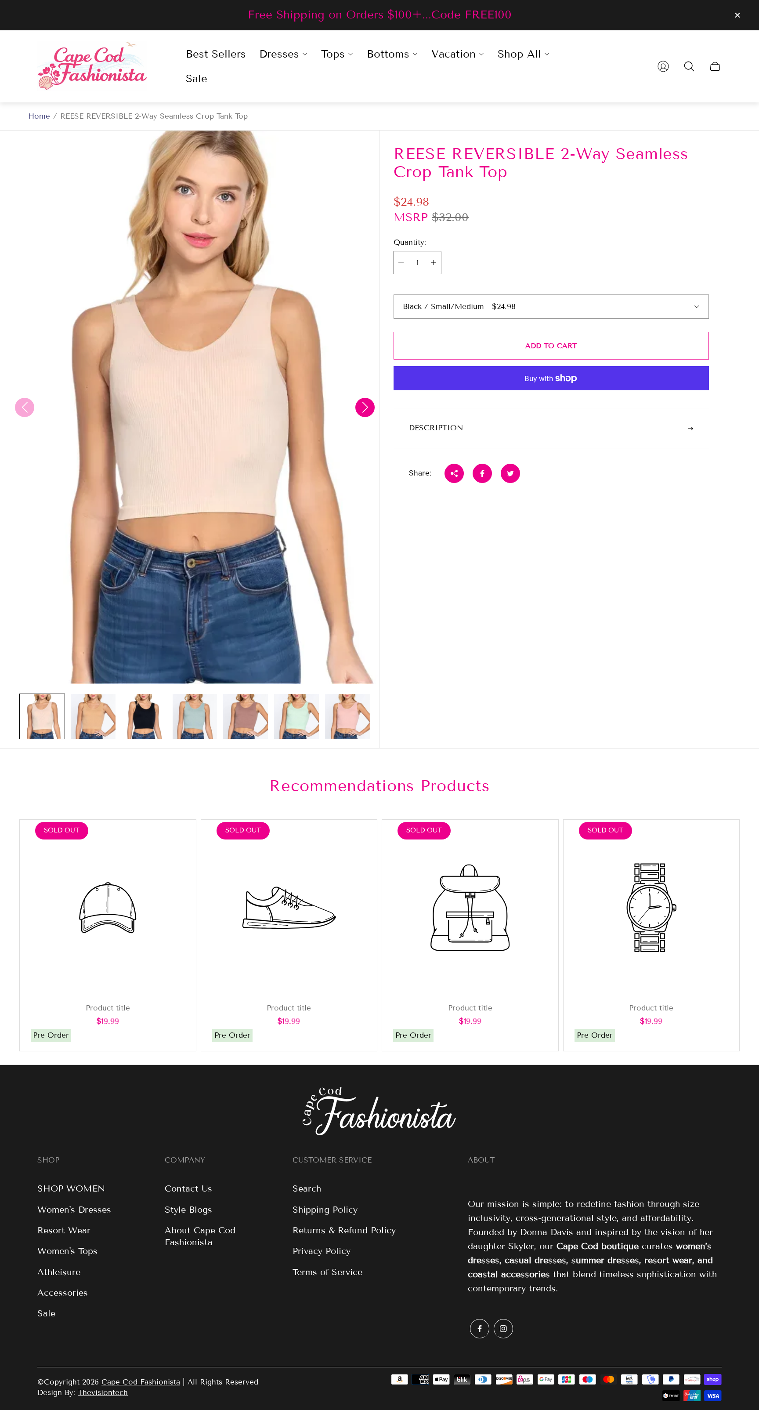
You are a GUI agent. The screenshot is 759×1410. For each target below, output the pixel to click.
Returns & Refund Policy (344, 1230)
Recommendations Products (379, 785)
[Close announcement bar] (737, 15)
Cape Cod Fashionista (140, 1382)
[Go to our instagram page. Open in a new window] (503, 1328)
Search (307, 1188)
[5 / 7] (245, 716)
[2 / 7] (93, 716)
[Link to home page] (379, 1112)
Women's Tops (67, 1251)
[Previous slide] (24, 407)
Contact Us (188, 1188)
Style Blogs (188, 1209)
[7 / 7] (347, 716)
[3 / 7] (144, 716)
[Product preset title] (108, 908)
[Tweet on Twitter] (510, 473)
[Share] (454, 473)
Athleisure (58, 1272)
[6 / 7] (296, 716)
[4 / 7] (195, 716)
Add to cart (551, 346)
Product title (108, 1008)
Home (39, 116)
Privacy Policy (322, 1251)
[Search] (689, 66)
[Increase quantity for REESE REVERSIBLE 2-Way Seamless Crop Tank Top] (433, 262)
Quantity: (410, 242)
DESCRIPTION (436, 428)
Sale (46, 1313)
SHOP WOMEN (71, 1188)
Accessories (62, 1292)
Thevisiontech (103, 1392)
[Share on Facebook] (482, 473)
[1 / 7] (42, 716)
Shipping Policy (325, 1209)
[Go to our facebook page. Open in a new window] (479, 1328)
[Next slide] (365, 407)
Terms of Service (327, 1272)
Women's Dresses (74, 1209)
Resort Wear (63, 1230)
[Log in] (663, 66)
